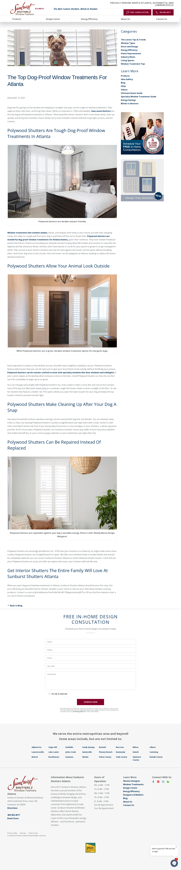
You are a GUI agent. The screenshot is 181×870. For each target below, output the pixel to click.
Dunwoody (120, 752)
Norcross (120, 747)
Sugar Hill (53, 747)
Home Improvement (131, 53)
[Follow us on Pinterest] (158, 782)
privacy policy (78, 711)
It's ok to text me (59, 694)
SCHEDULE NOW (90, 702)
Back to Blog (16, 605)
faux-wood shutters (101, 111)
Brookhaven (54, 757)
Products (125, 75)
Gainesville (87, 752)
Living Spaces (127, 60)
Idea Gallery (127, 79)
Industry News (128, 57)
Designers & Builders (133, 794)
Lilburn (153, 747)
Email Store (13, 818)
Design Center (130, 788)
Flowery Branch (105, 752)
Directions (12, 808)
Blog (123, 82)
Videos (124, 89)
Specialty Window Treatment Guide (138, 96)
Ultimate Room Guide (131, 93)
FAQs (123, 86)
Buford (35, 757)
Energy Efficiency (129, 50)
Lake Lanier (54, 752)
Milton (135, 747)
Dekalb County (156, 757)
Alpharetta (36, 747)
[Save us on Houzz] (168, 782)
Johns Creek (70, 752)
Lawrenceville (38, 752)
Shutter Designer (131, 781)
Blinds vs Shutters (130, 103)
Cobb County (121, 757)
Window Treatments (133, 784)
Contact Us (128, 805)
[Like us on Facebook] (153, 782)
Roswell (102, 747)
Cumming (154, 752)
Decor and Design (129, 46)
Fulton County (105, 757)
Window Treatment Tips (133, 63)
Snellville (69, 747)
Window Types (128, 43)
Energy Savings (128, 100)
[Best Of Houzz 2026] (90, 848)
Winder (85, 757)
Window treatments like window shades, (27, 232)
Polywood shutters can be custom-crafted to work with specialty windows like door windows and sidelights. (61, 372)
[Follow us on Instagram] (163, 782)
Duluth (136, 752)
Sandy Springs (88, 747)
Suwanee (69, 757)
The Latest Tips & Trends (133, 39)
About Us (127, 801)
